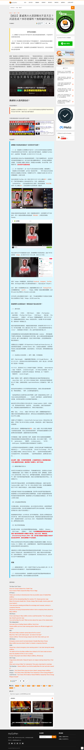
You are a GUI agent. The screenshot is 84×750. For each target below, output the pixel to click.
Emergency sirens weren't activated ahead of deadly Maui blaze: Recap (28, 641)
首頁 (25, 2)
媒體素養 (63, 2)
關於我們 (50, 2)
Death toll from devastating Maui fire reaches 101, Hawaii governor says (28, 599)
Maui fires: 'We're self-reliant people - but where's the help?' (25, 634)
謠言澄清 (30, 2)
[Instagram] (15, 743)
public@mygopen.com (16, 740)
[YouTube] (12, 743)
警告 (31, 428)
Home (10, 12)
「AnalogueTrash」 (47, 288)
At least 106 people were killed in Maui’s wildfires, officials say (26, 655)
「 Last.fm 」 (23, 290)
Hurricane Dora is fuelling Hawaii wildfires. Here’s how (24, 624)
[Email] (23, 743)
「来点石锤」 (48, 183)
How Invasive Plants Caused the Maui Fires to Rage (23, 590)
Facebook (36, 281)
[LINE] (17, 743)
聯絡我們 (56, 2)
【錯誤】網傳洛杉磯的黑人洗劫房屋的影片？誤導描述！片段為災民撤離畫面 (42, 709)
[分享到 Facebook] (46, 23)
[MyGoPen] (13, 2)
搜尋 (54, 736)
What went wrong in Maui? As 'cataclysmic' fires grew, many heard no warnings (30, 664)
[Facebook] (9, 743)
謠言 (15, 12)
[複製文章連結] (52, 23)
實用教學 (43, 2)
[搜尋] (73, 7)
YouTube (49, 281)
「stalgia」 (18, 255)
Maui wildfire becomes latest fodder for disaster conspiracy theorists (28, 643)
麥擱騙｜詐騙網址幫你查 (63, 736)
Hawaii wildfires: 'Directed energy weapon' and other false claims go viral (29, 637)
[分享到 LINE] (49, 23)
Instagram (43, 281)
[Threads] (20, 743)
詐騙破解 (37, 2)
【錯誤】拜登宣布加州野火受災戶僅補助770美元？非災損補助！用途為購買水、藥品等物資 (21, 708)
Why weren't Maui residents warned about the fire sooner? (25, 632)
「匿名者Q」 (35, 215)
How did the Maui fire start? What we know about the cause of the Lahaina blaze (31, 620)
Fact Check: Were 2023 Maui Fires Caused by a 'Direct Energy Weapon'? (34, 672)
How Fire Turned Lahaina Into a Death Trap (20, 588)
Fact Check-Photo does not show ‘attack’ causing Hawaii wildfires (32, 670)
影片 (18, 12)
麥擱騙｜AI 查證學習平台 (63, 739)
